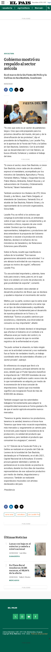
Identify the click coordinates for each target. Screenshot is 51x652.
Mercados (40, 8)
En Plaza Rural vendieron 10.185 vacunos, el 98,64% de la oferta (19, 569)
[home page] (25, 608)
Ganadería (6, 8)
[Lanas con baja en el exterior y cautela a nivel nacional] (40, 549)
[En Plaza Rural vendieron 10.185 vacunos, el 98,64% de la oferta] (40, 570)
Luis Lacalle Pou (34, 514)
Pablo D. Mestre (24, 577)
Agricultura (23, 8)
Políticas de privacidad (39, 634)
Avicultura (9, 54)
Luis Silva (22, 553)
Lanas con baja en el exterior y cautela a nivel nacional (20, 546)
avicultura (21, 514)
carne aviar (9, 514)
